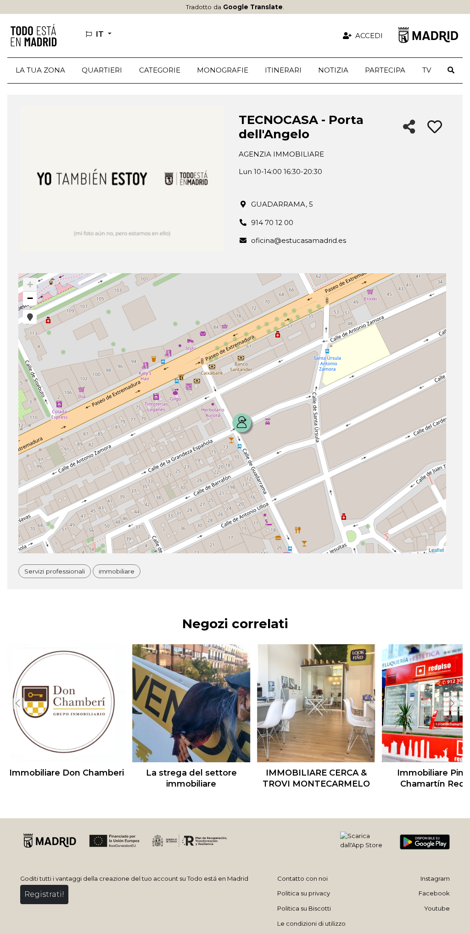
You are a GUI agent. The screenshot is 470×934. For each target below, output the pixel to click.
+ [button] (30, 284)
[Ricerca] (451, 70)
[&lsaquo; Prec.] (16, 703)
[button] (101, 70)
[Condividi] (409, 127)
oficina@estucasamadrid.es (298, 240)
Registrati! (44, 894)
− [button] (30, 298)
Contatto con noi (302, 878)
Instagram (435, 878)
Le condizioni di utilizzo (311, 923)
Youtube (437, 908)
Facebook (434, 893)
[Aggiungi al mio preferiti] (434, 127)
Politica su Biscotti (304, 908)
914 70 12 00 (272, 222)
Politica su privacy (303, 893)
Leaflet (436, 549)
